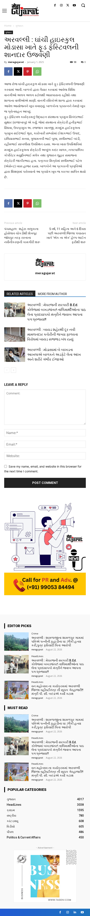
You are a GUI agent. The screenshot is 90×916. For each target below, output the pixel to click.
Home (8, 25)
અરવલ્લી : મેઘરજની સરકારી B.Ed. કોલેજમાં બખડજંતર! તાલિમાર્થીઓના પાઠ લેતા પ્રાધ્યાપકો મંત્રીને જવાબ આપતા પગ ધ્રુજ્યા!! (57, 666)
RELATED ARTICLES (20, 294)
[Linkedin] (74, 912)
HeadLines (37, 656)
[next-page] (13, 370)
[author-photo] (45, 267)
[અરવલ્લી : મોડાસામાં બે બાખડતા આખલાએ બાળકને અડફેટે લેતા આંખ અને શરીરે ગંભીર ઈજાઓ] (14, 354)
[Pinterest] (27, 71)
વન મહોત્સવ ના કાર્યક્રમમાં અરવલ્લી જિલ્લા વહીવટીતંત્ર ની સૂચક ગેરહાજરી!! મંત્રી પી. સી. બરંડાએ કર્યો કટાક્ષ (57, 690)
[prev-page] (6, 370)
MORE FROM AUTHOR (52, 294)
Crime (34, 633)
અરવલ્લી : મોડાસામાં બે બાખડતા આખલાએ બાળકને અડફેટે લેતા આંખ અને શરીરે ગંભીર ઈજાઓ (54, 354)
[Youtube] (74, 5)
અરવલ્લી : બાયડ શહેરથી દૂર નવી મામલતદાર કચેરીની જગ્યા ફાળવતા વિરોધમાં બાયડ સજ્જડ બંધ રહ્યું (52, 334)
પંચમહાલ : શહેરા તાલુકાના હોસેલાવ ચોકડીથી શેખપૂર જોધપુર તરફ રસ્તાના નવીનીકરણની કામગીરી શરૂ (22, 235)
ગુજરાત (19, 25)
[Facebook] (55, 5)
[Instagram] (61, 5)
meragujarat (16, 62)
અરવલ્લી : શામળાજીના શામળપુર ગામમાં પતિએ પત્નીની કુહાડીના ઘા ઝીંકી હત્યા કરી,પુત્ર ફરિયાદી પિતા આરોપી (57, 641)
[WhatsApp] (37, 71)
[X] (67, 5)
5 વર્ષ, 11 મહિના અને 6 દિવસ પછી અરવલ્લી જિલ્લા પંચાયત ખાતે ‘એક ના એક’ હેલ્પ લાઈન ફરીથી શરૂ (66, 235)
